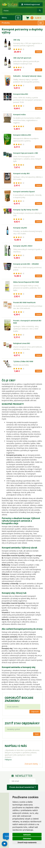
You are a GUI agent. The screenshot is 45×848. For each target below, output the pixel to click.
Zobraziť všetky (31, 764)
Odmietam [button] (27, 838)
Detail (38, 52)
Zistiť (37, 734)
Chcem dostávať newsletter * (22, 787)
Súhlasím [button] (27, 835)
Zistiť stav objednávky (22, 723)
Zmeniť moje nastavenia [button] (27, 842)
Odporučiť (35, 711)
